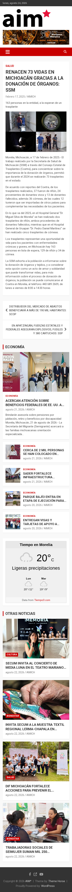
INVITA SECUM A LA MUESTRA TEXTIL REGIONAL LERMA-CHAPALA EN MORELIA (35, 729)
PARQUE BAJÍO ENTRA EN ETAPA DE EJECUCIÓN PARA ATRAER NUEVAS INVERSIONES (43, 502)
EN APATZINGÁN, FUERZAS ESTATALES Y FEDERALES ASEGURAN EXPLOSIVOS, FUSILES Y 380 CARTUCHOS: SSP (34, 329)
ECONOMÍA (14, 347)
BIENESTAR (13, 716)
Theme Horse (56, 881)
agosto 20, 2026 (32, 505)
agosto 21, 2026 (15, 409)
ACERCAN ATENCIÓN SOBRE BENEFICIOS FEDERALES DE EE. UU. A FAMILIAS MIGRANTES (34, 405)
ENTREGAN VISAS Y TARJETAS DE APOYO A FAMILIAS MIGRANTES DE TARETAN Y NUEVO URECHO (43, 525)
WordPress (48, 886)
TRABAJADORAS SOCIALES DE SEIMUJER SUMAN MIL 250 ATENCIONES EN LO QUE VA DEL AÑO (34, 852)
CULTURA (12, 654)
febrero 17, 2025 (15, 96)
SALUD (10, 65)
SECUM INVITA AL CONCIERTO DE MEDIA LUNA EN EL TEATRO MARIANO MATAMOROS (35, 667)
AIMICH (31, 96)
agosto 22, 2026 (15, 672)
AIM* (28, 881)
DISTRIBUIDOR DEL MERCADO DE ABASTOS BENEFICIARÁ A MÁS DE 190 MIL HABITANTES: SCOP (37, 310)
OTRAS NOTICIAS (20, 613)
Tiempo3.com (42, 600)
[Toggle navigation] (8, 52)
